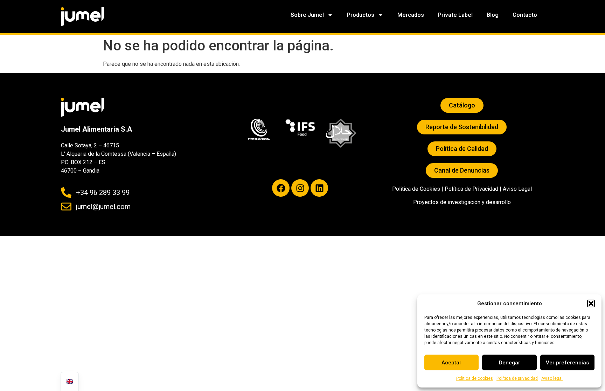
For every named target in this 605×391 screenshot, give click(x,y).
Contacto (525, 15)
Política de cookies (474, 378)
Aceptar (451, 362)
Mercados (410, 15)
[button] (590, 303)
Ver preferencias (567, 362)
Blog (493, 15)
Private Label (455, 15)
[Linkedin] (319, 188)
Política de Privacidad (471, 189)
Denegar (509, 362)
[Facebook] (281, 188)
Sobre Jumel (307, 15)
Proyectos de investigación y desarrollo (462, 202)
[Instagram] (300, 188)
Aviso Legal (517, 189)
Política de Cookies (416, 189)
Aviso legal (552, 378)
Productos (360, 15)
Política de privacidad (517, 378)
